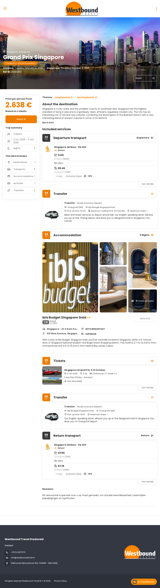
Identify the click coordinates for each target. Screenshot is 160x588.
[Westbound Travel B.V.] (139, 552)
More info (48, 122)
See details (148, 183)
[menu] (156, 9)
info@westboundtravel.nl (23, 557)
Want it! (21, 119)
